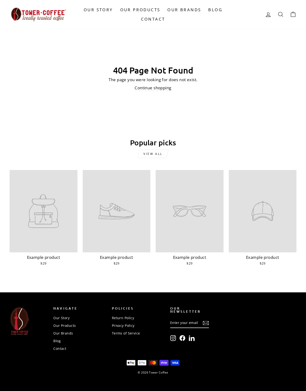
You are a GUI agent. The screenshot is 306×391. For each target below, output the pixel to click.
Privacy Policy (123, 325)
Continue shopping (153, 88)
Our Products (140, 9)
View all (153, 154)
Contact (153, 19)
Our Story (98, 9)
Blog (215, 9)
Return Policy (123, 318)
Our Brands (184, 9)
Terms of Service (126, 333)
